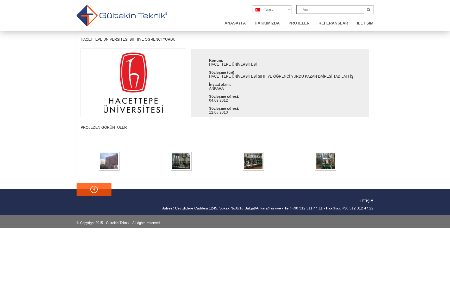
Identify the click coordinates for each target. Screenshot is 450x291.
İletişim (365, 23)
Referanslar (333, 23)
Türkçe (268, 9)
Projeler (299, 23)
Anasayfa (235, 23)
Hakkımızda (267, 23)
